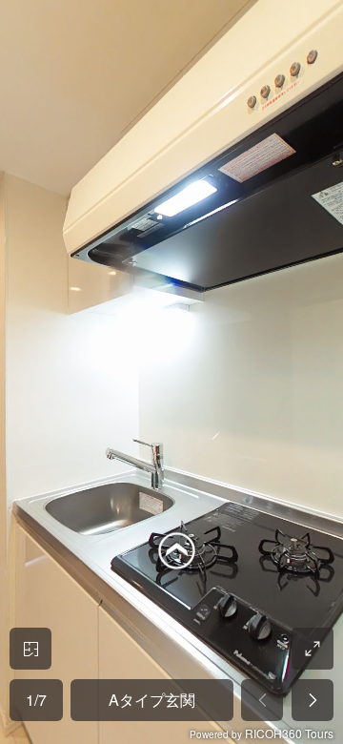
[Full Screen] (312, 649)
